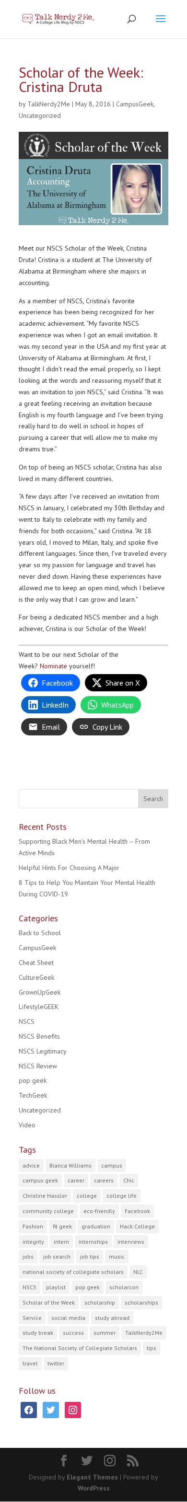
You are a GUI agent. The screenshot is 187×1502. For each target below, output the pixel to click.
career (76, 1180)
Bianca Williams (70, 1165)
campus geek (40, 1180)
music (117, 1256)
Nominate (53, 666)
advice (31, 1165)
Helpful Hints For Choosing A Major (69, 867)
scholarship (99, 1302)
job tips (89, 1256)
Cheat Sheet (36, 962)
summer (105, 1332)
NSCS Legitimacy (43, 1051)
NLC (138, 1271)
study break (38, 1332)
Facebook (137, 1211)
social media (68, 1317)
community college (48, 1211)
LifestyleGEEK (38, 1006)
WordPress (94, 1488)
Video (27, 1125)
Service (32, 1317)
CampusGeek (134, 104)
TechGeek (33, 1095)
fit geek (62, 1226)
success (73, 1332)
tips (151, 1348)
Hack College (137, 1226)
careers (104, 1180)
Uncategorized (40, 115)
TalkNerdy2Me (48, 104)
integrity (33, 1241)
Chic (128, 1180)
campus (111, 1165)
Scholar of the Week (49, 1302)
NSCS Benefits (39, 1036)
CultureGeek (36, 977)
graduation (96, 1226)
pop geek (33, 1080)
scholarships (141, 1302)
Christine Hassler (45, 1195)
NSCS (27, 1021)
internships (93, 1241)
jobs (28, 1256)
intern (61, 1241)
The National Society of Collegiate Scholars (80, 1348)
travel (30, 1363)
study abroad (112, 1317)
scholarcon (124, 1287)
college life (121, 1195)
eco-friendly (99, 1211)
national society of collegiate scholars (73, 1271)
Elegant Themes (92, 1477)
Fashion (33, 1226)
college (87, 1195)
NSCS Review (38, 1066)
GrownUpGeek (39, 992)
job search (56, 1256)
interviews (130, 1241)
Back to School (40, 933)
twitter (55, 1363)
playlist (56, 1287)
